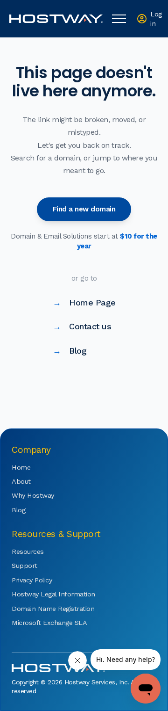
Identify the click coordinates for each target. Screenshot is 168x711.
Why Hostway (33, 495)
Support (24, 565)
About (21, 481)
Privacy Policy (32, 580)
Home (21, 467)
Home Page (84, 302)
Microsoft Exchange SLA (40, 622)
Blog (70, 351)
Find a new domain (84, 209)
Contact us (82, 326)
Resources (28, 551)
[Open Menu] (119, 19)
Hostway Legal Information (40, 594)
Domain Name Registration (40, 608)
